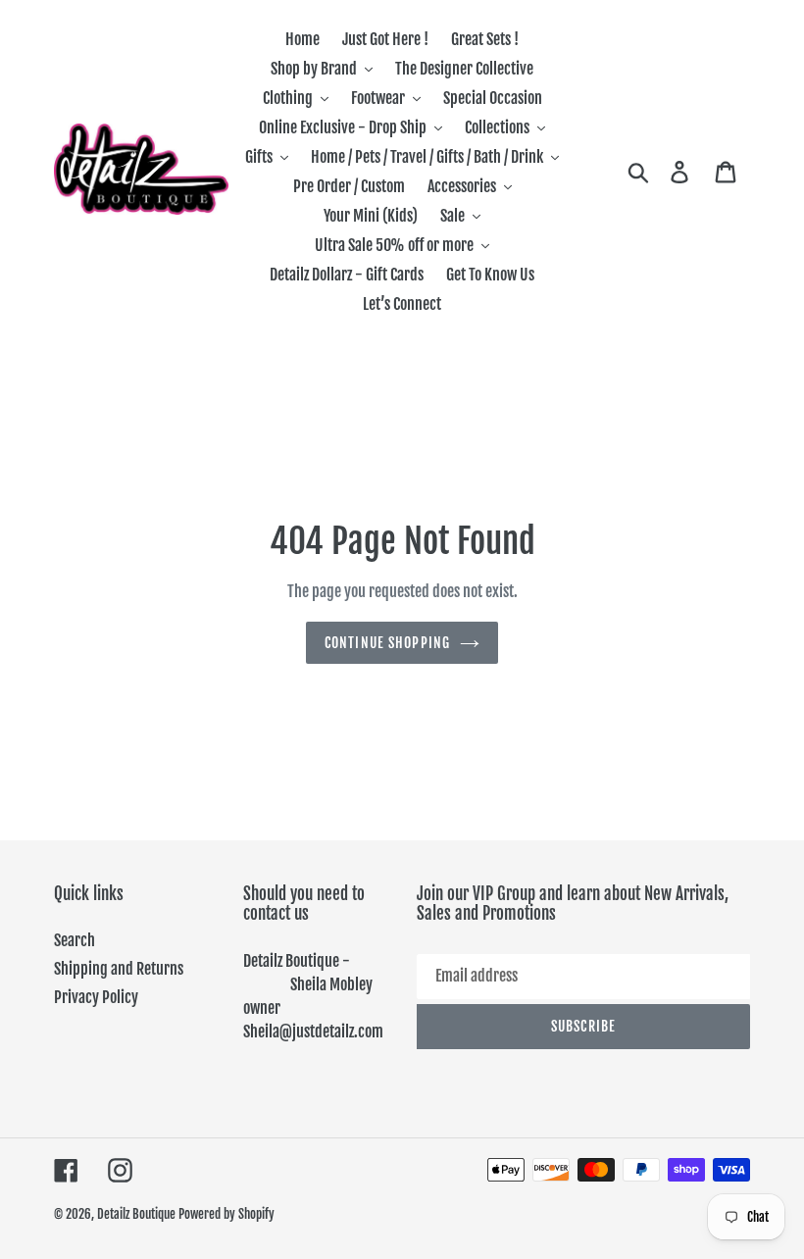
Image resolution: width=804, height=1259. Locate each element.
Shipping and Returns (118, 969)
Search (74, 940)
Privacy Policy (96, 997)
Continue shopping (387, 642)
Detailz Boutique (136, 1214)
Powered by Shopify (226, 1214)
